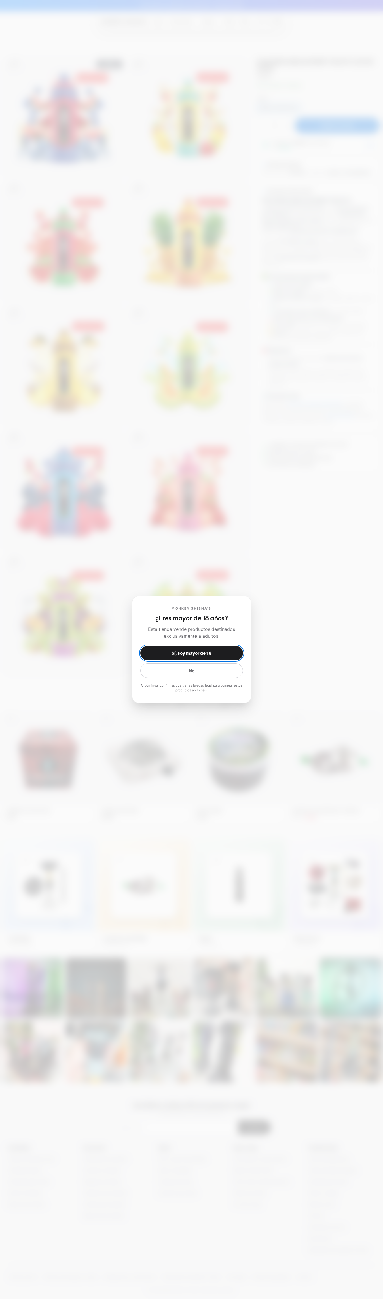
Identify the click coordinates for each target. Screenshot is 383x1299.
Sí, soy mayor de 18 (191, 653)
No (191, 671)
